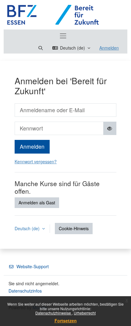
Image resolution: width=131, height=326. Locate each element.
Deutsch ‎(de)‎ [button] (28, 228)
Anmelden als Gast (37, 202)
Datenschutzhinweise (53, 312)
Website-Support (32, 266)
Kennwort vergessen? (36, 161)
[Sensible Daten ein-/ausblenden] (110, 128)
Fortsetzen (66, 320)
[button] (40, 48)
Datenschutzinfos (25, 291)
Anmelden (109, 48)
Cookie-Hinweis (74, 228)
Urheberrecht (85, 312)
